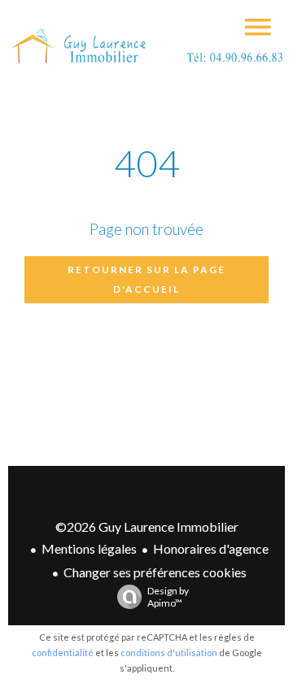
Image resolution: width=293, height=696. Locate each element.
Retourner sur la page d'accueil (146, 279)
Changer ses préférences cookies (155, 572)
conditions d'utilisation (168, 652)
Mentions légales (89, 548)
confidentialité (63, 652)
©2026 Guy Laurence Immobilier (146, 526)
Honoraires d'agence (211, 548)
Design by (168, 597)
